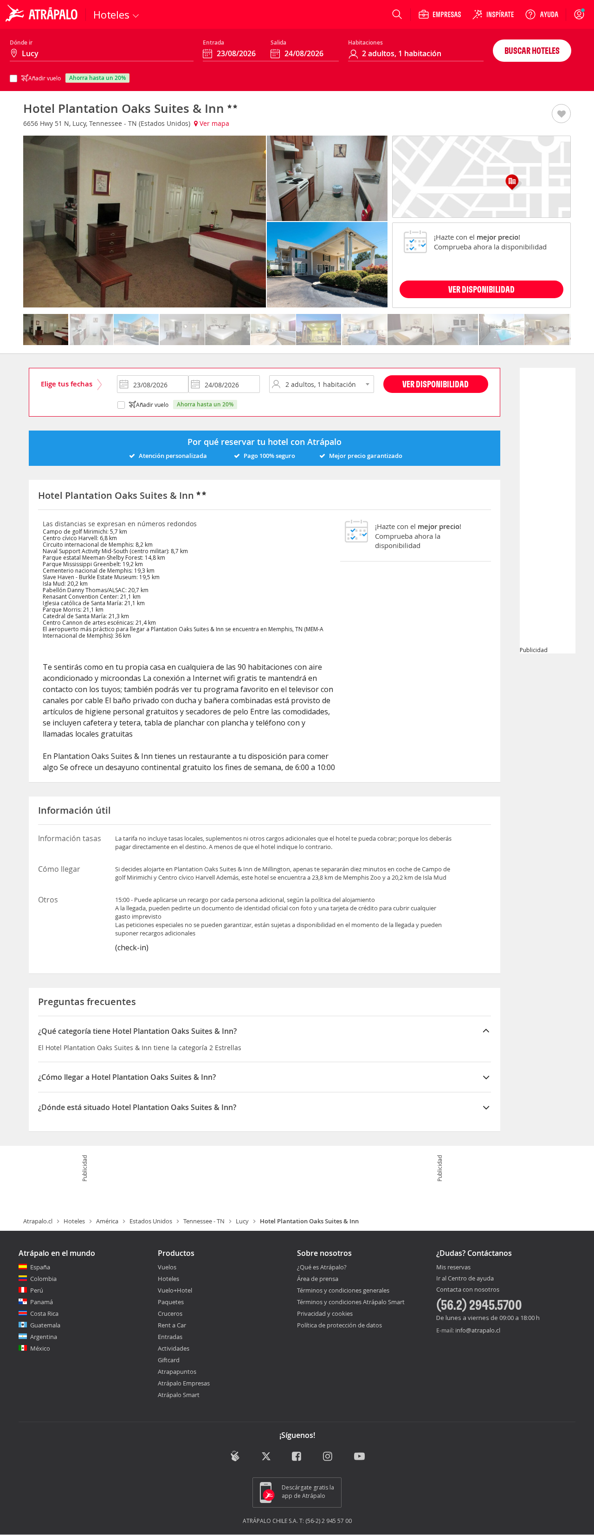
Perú (36, 1290)
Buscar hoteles (532, 50)
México (40, 1348)
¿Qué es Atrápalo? (322, 1267)
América (107, 1221)
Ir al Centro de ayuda (465, 1278)
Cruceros (170, 1313)
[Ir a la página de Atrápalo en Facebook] (297, 1456)
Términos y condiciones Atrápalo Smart (351, 1302)
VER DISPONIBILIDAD (481, 289)
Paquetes (171, 1302)
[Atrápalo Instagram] (328, 1456)
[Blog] (235, 1455)
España (40, 1267)
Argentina (43, 1337)
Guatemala (45, 1325)
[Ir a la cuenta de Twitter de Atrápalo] (266, 1456)
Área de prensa (317, 1278)
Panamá (41, 1302)
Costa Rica (44, 1313)
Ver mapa (213, 123)
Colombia (43, 1278)
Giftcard (169, 1360)
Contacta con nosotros (467, 1289)
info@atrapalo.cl (477, 1330)
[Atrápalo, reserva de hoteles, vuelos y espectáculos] (42, 14)
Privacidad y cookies (325, 1313)
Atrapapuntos (177, 1371)
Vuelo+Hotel (175, 1290)
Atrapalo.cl (37, 1221)
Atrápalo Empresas (184, 1383)
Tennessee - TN (204, 1221)
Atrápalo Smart (179, 1395)
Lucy (242, 1221)
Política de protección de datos (339, 1325)
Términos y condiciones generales (343, 1290)
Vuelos (167, 1267)
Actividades (173, 1348)
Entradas (170, 1337)
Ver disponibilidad (435, 384)
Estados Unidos (150, 1221)
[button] (561, 114)
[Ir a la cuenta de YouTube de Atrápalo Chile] (359, 1456)
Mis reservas (453, 1267)
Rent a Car (172, 1325)
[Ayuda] (541, 14)
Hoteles (74, 1221)
